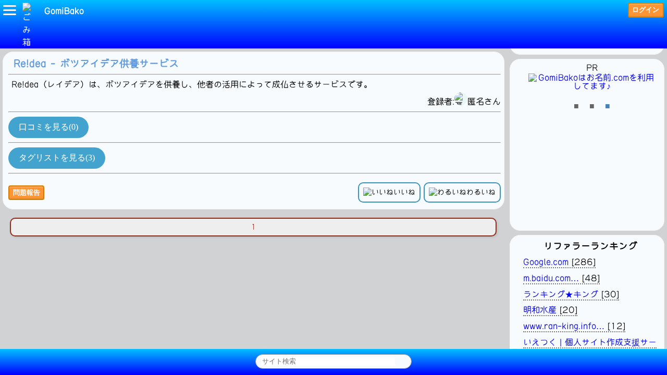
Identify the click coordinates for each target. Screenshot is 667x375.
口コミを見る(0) (48, 126)
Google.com (546, 262)
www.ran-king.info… (563, 326)
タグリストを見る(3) (57, 157)
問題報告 (26, 192)
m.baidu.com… (551, 278)
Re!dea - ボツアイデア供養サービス (96, 63)
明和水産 (540, 310)
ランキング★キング (560, 294)
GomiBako (64, 11)
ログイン (645, 10)
